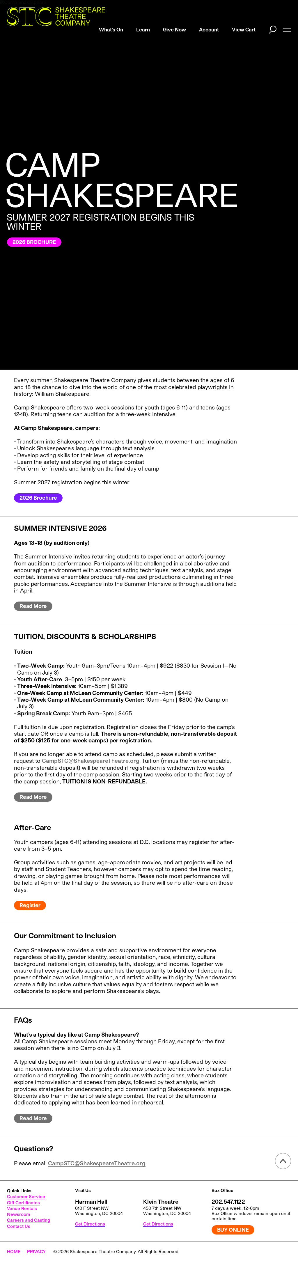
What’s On (111, 29)
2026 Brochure (38, 497)
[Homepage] (56, 16)
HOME (13, 1251)
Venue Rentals (22, 1208)
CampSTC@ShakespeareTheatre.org (90, 760)
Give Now (174, 29)
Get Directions (90, 1223)
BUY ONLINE (233, 1229)
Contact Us (18, 1226)
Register (29, 905)
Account (209, 29)
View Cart (244, 29)
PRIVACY (36, 1251)
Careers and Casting (28, 1220)
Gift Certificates (23, 1202)
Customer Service (26, 1196)
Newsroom (18, 1214)
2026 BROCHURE (34, 242)
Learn (143, 29)
